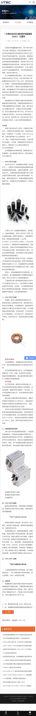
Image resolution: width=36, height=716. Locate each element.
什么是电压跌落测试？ (10, 653)
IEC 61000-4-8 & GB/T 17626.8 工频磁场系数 (18, 686)
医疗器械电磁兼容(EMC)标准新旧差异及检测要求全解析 (19, 634)
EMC (20, 620)
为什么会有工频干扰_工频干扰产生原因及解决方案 (19, 642)
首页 (6, 714)
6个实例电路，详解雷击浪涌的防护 (14, 678)
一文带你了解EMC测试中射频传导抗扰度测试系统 (19, 660)
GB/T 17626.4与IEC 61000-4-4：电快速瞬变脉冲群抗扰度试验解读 (19, 675)
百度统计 (19, 698)
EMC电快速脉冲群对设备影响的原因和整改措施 (18, 664)
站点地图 (24, 698)
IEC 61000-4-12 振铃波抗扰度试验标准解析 (17, 671)
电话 (18, 714)
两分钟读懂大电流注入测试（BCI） (14, 682)
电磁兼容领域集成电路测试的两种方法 (20, 607)
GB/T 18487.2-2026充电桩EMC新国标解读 (17, 645)
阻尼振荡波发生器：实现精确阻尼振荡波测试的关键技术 (19, 656)
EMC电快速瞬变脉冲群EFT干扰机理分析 (16, 638)
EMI (24, 620)
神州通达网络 (20, 701)
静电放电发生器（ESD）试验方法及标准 (21, 604)
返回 (9, 612)
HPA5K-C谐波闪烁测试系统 (12, 667)
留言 (30, 714)
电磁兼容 (15, 620)
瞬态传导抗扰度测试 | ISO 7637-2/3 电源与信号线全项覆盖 (19, 649)
